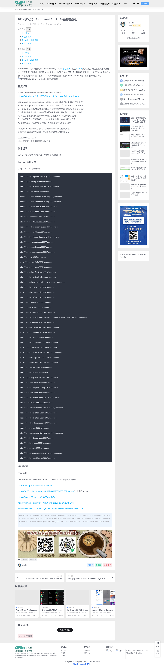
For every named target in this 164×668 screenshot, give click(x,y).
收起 (28, 29)
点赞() (108, 565)
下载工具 (66, 68)
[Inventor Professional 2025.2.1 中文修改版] (125, 186)
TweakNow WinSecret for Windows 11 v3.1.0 (26, 611)
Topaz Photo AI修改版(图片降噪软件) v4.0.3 (142, 94)
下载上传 (36, 9)
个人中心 (64, 650)
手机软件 (50, 3)
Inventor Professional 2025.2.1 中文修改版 (138, 186)
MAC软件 (79, 3)
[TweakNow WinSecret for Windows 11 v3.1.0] (27, 597)
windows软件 (65, 3)
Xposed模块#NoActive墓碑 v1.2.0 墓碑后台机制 (52, 611)
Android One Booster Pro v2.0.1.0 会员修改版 (138, 178)
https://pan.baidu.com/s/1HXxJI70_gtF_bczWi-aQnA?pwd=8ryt (45, 503)
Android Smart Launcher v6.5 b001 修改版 (102, 611)
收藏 (99, 565)
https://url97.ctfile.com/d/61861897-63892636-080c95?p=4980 (46, 491)
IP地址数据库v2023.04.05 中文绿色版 (138, 135)
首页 (42, 3)
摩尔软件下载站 (81, 662)
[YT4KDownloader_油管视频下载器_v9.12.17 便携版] (125, 128)
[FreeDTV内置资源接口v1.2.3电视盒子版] (125, 153)
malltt (24, 565)
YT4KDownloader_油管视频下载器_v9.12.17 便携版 (138, 128)
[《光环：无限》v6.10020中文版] (125, 195)
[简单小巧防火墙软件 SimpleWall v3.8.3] (125, 170)
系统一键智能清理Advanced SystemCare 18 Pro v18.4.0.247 (138, 120)
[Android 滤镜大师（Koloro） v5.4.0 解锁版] (77, 597)
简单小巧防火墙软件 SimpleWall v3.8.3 (138, 169)
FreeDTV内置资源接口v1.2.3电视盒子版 (138, 152)
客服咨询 (86, 650)
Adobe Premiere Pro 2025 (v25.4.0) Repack (139, 145)
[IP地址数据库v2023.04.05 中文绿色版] (125, 137)
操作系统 (92, 3)
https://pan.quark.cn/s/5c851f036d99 (35, 485)
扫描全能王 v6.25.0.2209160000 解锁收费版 (139, 161)
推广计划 (86, 653)
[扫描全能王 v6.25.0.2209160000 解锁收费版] (125, 162)
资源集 (115, 3)
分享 (91, 565)
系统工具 (97, 607)
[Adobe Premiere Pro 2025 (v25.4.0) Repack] (125, 145)
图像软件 (71, 607)
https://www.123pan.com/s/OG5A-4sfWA (36, 497)
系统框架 (46, 607)
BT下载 (79, 68)
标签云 (63, 653)
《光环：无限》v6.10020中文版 (139, 193)
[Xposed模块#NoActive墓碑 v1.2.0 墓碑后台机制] (52, 597)
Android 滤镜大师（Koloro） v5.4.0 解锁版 (77, 611)
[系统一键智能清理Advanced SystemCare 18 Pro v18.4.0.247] (125, 120)
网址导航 (64, 655)
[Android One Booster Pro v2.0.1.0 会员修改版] (125, 178)
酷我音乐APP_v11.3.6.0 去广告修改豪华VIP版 (142, 90)
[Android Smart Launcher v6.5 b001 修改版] (103, 597)
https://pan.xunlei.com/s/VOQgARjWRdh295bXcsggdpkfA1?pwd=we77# (50, 508)
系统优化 (20, 607)
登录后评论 (66, 630)
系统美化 (104, 3)
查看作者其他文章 (133, 38)
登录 (145, 4)
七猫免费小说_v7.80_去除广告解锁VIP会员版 (142, 85)
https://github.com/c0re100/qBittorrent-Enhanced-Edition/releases (48, 96)
